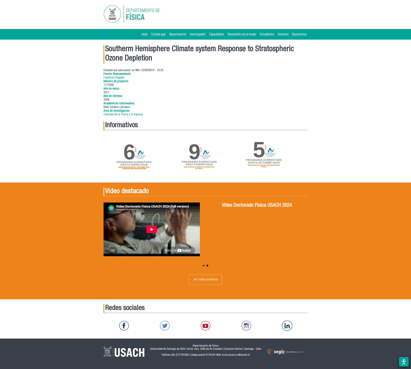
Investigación (198, 34)
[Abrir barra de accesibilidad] (404, 362)
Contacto (283, 34)
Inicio (145, 34)
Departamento (177, 34)
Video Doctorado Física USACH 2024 (257, 205)
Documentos (299, 34)
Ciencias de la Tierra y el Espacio (123, 114)
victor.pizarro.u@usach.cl (236, 355)
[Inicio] (136, 14)
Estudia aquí (158, 34)
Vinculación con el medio (242, 34)
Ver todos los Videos (206, 279)
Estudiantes (267, 34)
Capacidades (216, 34)
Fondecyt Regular (114, 77)
